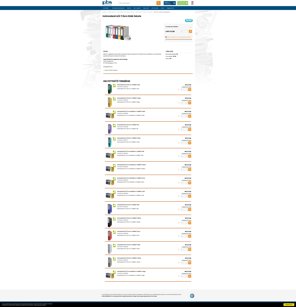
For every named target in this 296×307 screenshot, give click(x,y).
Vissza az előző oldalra (111, 70)
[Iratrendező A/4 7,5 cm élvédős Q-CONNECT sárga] (110, 275)
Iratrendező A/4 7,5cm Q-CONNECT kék (128, 205)
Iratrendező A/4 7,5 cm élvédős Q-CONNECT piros (131, 178)
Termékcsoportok (111, 12)
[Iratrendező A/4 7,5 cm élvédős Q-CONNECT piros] (110, 182)
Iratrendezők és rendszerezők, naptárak (125, 12)
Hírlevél (129, 8)
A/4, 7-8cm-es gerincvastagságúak (162, 12)
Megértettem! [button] (288, 304)
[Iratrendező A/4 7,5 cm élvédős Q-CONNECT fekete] (110, 169)
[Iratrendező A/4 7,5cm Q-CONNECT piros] (110, 235)
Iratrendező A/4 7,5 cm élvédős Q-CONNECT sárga (131, 271)
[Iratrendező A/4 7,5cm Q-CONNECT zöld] (110, 89)
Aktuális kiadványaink (118, 8)
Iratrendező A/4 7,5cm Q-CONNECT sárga (129, 98)
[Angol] (192, 2)
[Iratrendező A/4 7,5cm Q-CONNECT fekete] (110, 222)
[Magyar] (192, 4)
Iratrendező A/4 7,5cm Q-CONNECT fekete (129, 218)
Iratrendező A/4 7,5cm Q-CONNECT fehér (128, 245)
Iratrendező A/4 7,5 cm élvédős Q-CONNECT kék (130, 151)
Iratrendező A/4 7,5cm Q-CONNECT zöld (128, 85)
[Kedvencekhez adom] (190, 27)
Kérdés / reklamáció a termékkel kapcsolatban (179, 37)
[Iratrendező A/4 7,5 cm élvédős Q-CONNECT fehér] (110, 116)
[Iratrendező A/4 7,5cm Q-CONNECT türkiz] (110, 142)
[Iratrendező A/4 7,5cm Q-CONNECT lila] (110, 129)
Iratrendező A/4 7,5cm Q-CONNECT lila (128, 125)
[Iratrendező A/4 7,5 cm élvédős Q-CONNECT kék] (110, 156)
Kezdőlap (105, 12)
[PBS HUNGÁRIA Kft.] (107, 3)
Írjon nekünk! (137, 8)
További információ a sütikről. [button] (40, 305)
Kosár (162, 8)
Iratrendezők (150, 12)
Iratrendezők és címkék (141, 12)
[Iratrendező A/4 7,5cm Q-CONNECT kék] (110, 209)
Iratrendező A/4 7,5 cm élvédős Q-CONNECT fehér (131, 111)
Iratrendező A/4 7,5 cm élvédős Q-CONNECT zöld (131, 191)
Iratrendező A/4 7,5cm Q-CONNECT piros (128, 231)
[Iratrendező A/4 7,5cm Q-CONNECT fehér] (110, 249)
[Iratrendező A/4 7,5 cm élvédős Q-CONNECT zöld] (110, 196)
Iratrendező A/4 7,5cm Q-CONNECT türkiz (129, 138)
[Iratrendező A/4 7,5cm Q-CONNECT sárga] (110, 102)
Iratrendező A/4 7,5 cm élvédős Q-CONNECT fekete (131, 165)
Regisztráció (170, 8)
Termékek (106, 8)
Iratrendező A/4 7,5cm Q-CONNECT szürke (129, 258)
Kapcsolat (146, 8)
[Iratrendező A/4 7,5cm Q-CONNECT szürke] (110, 262)
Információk (155, 8)
